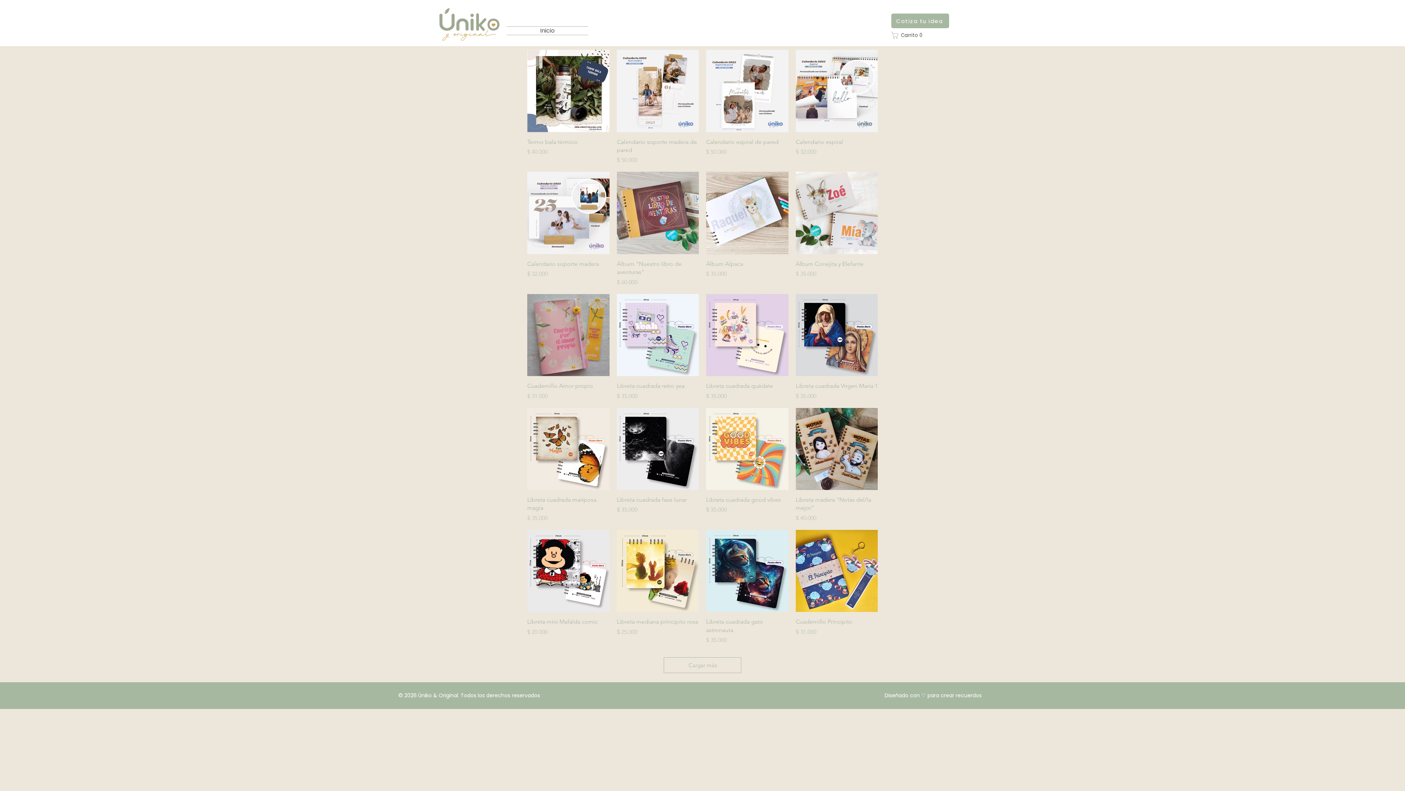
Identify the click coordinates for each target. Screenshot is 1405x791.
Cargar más (703, 665)
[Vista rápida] (568, 91)
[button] (908, 35)
